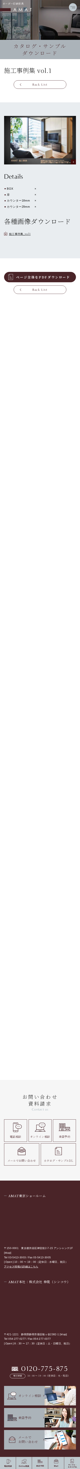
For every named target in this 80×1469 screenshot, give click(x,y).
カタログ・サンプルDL (58, 1161)
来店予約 (64, 1137)
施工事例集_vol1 (20, 234)
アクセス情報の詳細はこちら (21, 1266)
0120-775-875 (44, 1369)
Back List (40, 84)
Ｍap (7, 1252)
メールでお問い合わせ (21, 1161)
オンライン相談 (40, 1137)
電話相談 (15, 1137)
